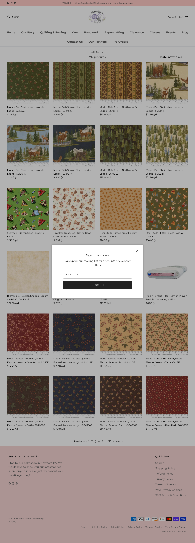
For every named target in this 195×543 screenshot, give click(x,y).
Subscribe (97, 285)
